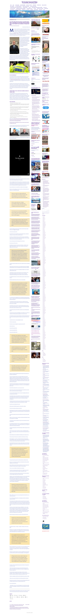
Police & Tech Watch (12, 8)
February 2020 (44, 282)
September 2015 (44, 337)
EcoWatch (35, 8)
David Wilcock (44, 369)
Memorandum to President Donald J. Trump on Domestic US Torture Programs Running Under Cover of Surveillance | (35, 283)
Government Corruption (16, 604)
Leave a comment (27, 604)
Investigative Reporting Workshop (46, 464)
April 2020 (44, 280)
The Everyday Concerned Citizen (29, 2)
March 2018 (44, 306)
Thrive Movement (44, 419)
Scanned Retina (44, 467)
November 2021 (44, 260)
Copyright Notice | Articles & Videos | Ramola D (35, 194)
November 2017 (44, 310)
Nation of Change (44, 381)
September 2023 (44, 237)
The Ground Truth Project (45, 470)
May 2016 (44, 329)
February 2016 (44, 332)
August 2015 (44, 338)
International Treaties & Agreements (20, 8)
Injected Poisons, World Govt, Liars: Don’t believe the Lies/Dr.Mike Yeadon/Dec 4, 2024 (45, 62)
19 (43, 212)
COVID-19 (13, 604)
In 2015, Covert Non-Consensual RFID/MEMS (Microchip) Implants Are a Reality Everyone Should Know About (35, 250)
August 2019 (44, 288)
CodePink (44, 456)
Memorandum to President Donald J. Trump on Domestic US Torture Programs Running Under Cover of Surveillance (36, 98)
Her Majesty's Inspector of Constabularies (23, 607)
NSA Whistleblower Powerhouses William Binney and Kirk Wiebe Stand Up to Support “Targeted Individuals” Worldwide (36, 117)
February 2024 (44, 232)
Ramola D (32, 145)
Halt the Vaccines (20, 604)
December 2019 (44, 284)
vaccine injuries (16, 605)
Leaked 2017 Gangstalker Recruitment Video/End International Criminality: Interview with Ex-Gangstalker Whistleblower (36, 115)
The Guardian (44, 413)
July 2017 (43, 314)
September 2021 (44, 262)
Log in (43, 358)
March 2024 (44, 231)
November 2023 (44, 235)
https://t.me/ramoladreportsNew (45, 102)
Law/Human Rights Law (29, 8)
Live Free (30, 7)
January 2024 (44, 233)
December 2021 (44, 259)
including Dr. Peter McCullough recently (15, 79)
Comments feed (44, 360)
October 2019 (44, 286)
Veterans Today (44, 430)
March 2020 (44, 281)
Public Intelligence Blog (45, 447)
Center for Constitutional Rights (46, 455)
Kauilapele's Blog (44, 375)
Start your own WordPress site (45, 177)
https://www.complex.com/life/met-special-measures (22, 73)
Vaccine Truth (19, 605)
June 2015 (44, 340)
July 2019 (43, 289)
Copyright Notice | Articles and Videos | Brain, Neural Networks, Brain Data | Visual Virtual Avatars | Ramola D (45, 112)
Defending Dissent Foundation (45, 457)
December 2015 (44, 334)
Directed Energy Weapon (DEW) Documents (37, 7)
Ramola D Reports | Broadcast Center (35, 109)
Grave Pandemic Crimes (16, 607)
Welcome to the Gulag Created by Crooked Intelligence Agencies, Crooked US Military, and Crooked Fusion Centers (36, 111)
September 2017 (44, 312)
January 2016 (44, 333)
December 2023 (44, 234)
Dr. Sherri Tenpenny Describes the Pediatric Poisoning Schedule (45, 39)
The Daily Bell (44, 411)
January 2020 (44, 283)
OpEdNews (44, 387)
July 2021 (43, 264)
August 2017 (44, 313)
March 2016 (44, 331)
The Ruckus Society (44, 517)
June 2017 (44, 315)
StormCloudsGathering (45, 402)
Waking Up (11, 606)
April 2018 (44, 305)
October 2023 (44, 236)
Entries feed (44, 359)
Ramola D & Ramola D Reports (46, 108)
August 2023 (44, 238)
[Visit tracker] (45, 529)
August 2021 (44, 263)
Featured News (46, 8)
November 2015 (44, 335)
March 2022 (44, 256)
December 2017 (44, 309)
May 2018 (44, 304)
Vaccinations (13, 605)
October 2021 (44, 261)
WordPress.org (44, 355)
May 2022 (44, 254)
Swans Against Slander (33, 6)
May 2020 (44, 279)
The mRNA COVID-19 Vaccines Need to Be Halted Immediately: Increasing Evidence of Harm (45, 79)
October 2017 (44, 311)
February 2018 (44, 307)
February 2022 (44, 257)
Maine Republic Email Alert (45, 377)
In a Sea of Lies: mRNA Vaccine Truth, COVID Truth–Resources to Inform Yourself (45, 76)
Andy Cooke (12, 607)
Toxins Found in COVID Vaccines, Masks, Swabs (16, 7)
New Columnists (12, 6)
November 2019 (44, 285)
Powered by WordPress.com (29, 612)
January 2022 (44, 258)
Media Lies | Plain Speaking (26, 6)
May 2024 (44, 229)
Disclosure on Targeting (18, 6)
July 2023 (44, 239)
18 (42, 212)
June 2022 (44, 253)
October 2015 (44, 336)
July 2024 (44, 228)
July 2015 (44, 339)
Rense (43, 389)
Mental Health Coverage (40, 8)
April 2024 (44, 230)
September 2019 (44, 287)
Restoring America (25, 7)
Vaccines (22, 605)
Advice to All (45, 7)
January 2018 (44, 308)
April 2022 (44, 255)
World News (13, 606)
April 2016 (44, 330)
